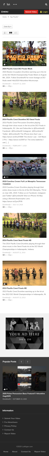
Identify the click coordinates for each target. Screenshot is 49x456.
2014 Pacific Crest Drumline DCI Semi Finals (21, 119)
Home (5, 17)
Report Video (10, 434)
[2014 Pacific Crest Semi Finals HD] (24, 225)
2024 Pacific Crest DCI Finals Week (17, 69)
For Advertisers (10, 422)
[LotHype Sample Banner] (24, 349)
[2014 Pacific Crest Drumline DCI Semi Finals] (24, 104)
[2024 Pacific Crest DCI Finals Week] (24, 53)
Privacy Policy (10, 426)
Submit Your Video (12, 418)
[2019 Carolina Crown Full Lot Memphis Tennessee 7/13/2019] (24, 166)
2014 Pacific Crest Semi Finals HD (17, 240)
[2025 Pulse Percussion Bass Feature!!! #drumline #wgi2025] (24, 378)
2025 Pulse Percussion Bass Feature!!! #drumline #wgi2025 (24, 395)
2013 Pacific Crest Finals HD (15, 288)
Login (45, 12)
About (14, 452)
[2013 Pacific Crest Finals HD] (24, 273)
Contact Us (9, 430)
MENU (5, 12)
